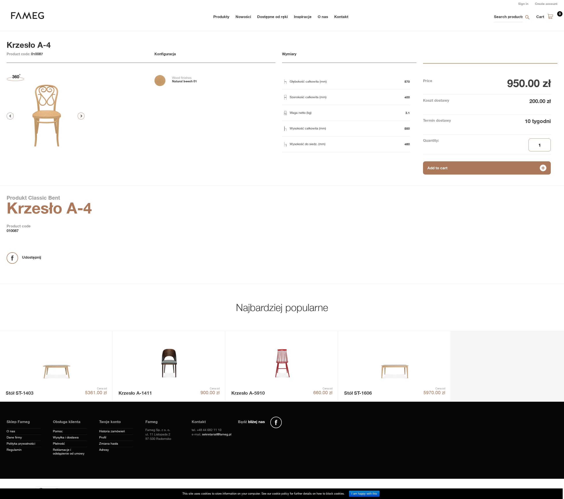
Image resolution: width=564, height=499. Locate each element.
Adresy (104, 449)
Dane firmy (14, 437)
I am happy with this (364, 493)
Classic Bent (43, 198)
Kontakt (341, 16)
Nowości (243, 16)
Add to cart (437, 168)
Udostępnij (31, 257)
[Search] (527, 17)
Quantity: (431, 140)
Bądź (251, 421)
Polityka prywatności (21, 443)
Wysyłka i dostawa (66, 437)
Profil (102, 437)
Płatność (59, 443)
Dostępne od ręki (272, 16)
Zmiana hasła (108, 443)
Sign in (523, 4)
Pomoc (58, 431)
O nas (323, 16)
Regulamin (14, 449)
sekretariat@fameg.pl (216, 434)
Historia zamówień (112, 431)
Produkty (221, 16)
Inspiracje (303, 16)
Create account (546, 4)
